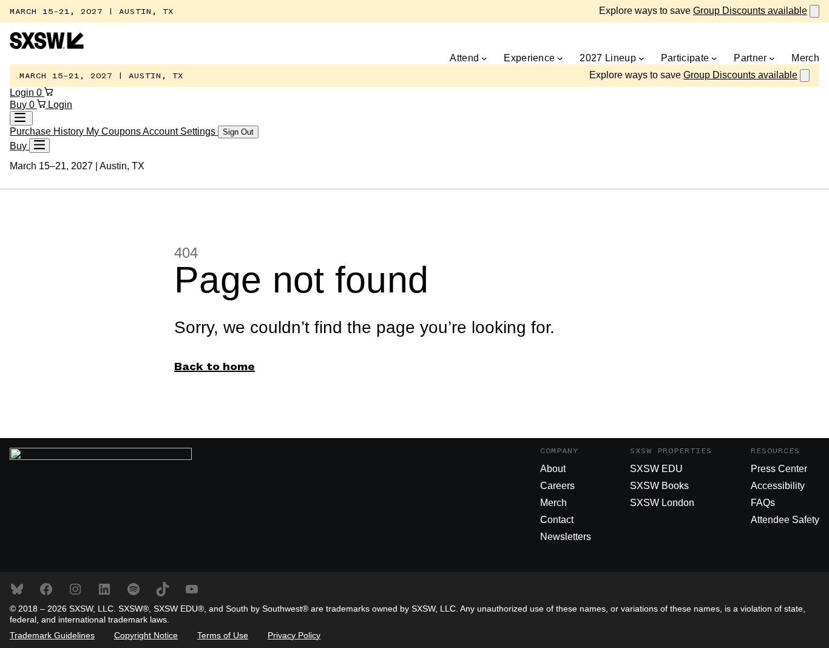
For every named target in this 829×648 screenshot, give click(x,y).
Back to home (214, 367)
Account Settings (180, 131)
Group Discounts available (750, 10)
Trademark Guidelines (52, 635)
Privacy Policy (294, 635)
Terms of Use (222, 635)
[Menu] (39, 145)
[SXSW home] (47, 46)
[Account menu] (21, 118)
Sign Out (238, 132)
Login (23, 92)
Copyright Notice (146, 635)
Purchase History (48, 131)
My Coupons (114, 131)
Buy (19, 105)
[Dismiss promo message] (814, 11)
